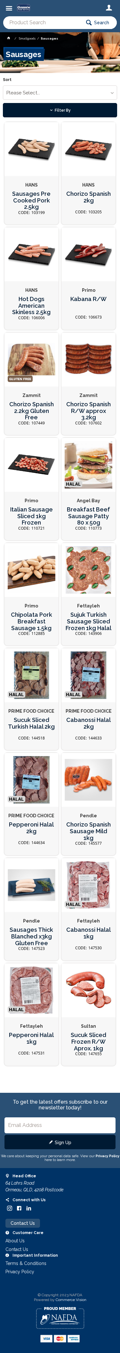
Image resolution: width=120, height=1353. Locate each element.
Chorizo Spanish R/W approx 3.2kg (88, 411)
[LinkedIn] (29, 1208)
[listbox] (60, 92)
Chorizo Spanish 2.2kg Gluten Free (31, 411)
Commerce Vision (71, 1300)
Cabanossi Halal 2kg (88, 723)
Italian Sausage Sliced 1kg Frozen (31, 516)
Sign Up (63, 1142)
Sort (7, 80)
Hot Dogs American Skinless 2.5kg (31, 305)
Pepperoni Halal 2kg (31, 828)
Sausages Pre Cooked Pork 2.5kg (31, 200)
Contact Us (23, 1223)
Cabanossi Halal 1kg (88, 933)
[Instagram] (9, 1208)
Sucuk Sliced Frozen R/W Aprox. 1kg (88, 1041)
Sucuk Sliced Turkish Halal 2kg (31, 723)
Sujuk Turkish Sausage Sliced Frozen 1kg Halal (88, 621)
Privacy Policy (107, 1156)
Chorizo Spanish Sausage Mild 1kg (88, 831)
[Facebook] (19, 1208)
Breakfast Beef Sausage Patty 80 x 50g (88, 516)
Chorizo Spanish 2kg (88, 197)
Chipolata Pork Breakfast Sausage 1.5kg (31, 621)
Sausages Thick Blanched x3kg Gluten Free (31, 936)
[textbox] (42, 22)
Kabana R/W (88, 299)
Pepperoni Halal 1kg (31, 1038)
